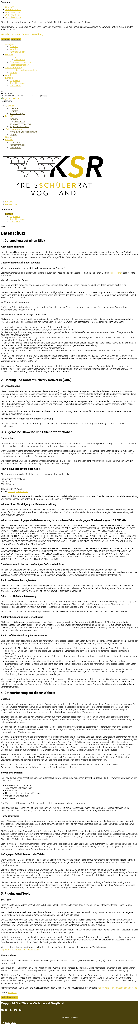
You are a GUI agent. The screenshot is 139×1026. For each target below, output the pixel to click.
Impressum (15, 80)
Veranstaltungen (17, 51)
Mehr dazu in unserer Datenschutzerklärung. (22, 34)
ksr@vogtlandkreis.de (18, 491)
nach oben (6, 997)
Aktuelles (14, 49)
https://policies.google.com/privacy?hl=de (20, 949)
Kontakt (9, 78)
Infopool (13, 72)
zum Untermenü (13, 12)
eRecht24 (12, 992)
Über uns (14, 46)
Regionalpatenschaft (19, 65)
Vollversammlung (13, 67)
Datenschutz (15, 85)
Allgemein (9, 44)
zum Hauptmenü (13, 9)
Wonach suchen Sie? (10, 95)
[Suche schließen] (2, 91)
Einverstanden (15, 39)
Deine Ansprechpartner (20, 62)
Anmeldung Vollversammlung (23, 70)
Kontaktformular (17, 83)
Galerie (8, 75)
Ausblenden (5, 39)
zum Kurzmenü (12, 14)
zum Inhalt (10, 7)
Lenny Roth (19, 59)
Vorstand (14, 57)
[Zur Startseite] (10, 98)
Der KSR (9, 54)
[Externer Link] (7, 1010)
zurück (14, 997)
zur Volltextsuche (13, 17)
